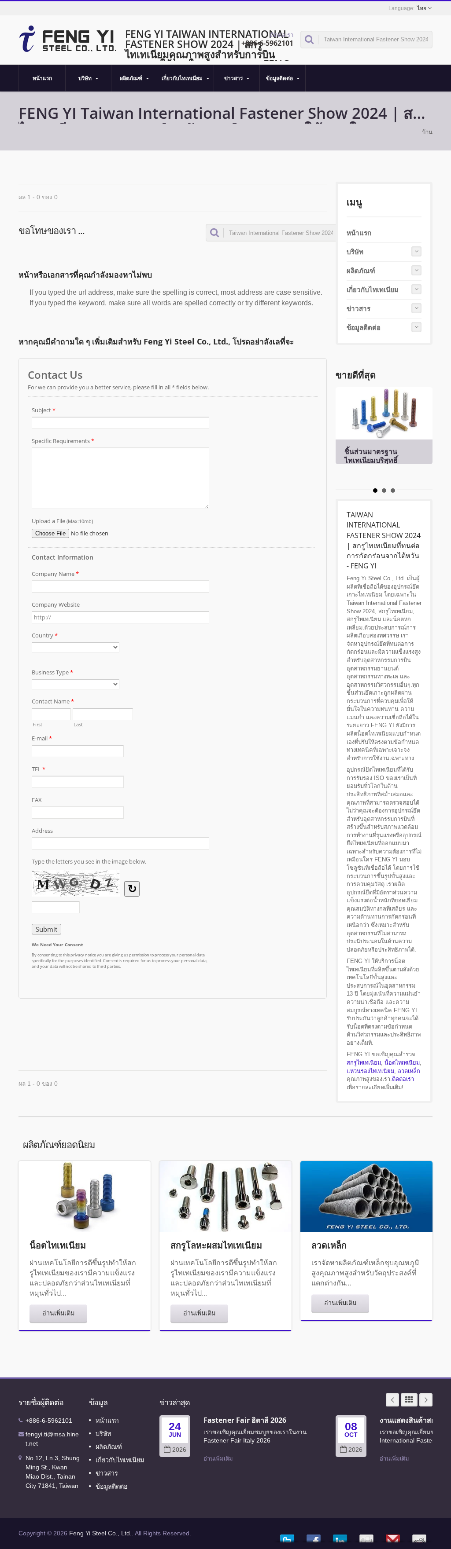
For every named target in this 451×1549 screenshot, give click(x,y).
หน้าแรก (42, 78)
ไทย (421, 8)
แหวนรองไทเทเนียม (370, 1071)
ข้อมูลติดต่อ (280, 78)
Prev (392, 1399)
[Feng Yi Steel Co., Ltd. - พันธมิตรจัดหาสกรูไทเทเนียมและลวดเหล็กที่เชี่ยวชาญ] (68, 38)
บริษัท (85, 78)
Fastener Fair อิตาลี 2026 (244, 1420)
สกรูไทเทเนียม (364, 1062)
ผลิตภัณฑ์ (132, 78)
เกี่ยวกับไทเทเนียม (183, 78)
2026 (179, 1449)
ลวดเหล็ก (409, 1071)
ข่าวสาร (234, 78)
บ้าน (427, 132)
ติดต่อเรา (403, 1079)
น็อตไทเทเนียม (402, 1062)
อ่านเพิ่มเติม (58, 1313)
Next (426, 1399)
